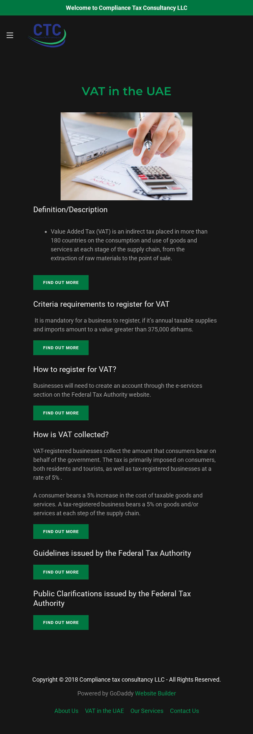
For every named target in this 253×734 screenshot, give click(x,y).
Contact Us (184, 710)
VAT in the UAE (104, 710)
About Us (66, 710)
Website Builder (155, 693)
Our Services (146, 710)
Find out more (61, 282)
